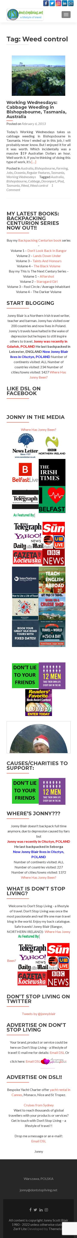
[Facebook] (46, 3)
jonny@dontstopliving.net (38, 1190)
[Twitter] (52, 3)
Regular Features (38, 172)
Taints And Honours (47, 261)
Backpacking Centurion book (39, 240)
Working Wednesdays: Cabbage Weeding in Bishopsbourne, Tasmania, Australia (36, 109)
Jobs (9, 172)
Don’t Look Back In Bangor (47, 250)
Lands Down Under (47, 256)
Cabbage (34, 181)
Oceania (19, 172)
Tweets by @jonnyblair (39, 1014)
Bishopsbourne (45, 168)
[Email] (71, 3)
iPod (60, 181)
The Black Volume (47, 266)
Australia (27, 168)
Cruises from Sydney (39, 1105)
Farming (62, 168)
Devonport (48, 181)
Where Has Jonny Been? (38, 429)
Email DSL (57, 1052)
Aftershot (47, 276)
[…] (33, 162)
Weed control (39, 185)
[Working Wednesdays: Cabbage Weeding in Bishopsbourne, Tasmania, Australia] (38, 75)
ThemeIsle (56, 1229)
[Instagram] (58, 3)
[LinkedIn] (65, 3)
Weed (25, 185)
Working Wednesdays (21, 177)
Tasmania (57, 172)
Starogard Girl (47, 281)
